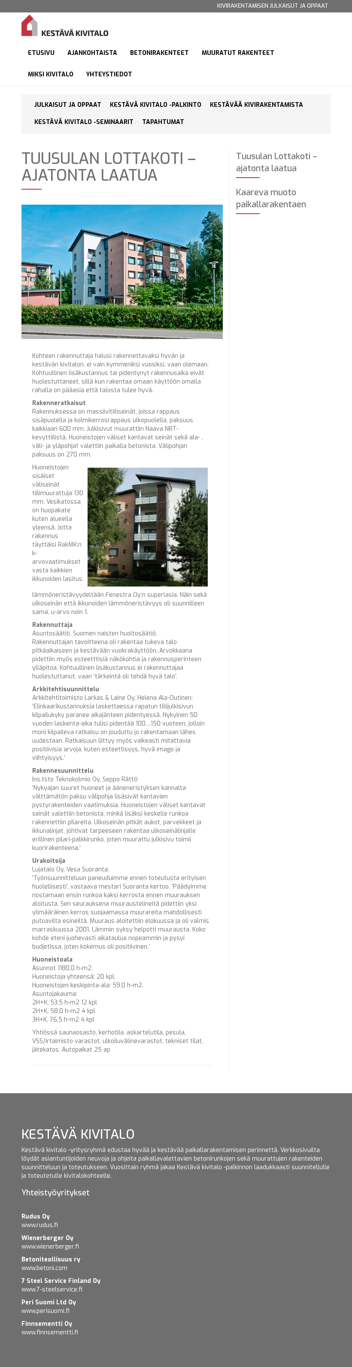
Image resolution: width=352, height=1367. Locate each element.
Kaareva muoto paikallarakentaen (271, 199)
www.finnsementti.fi (49, 1332)
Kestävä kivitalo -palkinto (155, 105)
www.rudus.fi (39, 1225)
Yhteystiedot (109, 74)
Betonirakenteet (159, 53)
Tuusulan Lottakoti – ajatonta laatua (276, 163)
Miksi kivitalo (50, 74)
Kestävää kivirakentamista (256, 105)
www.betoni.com (44, 1268)
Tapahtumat (163, 122)
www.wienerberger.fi (50, 1247)
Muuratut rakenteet (238, 53)
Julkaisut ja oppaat (67, 105)
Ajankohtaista (92, 53)
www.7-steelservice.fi (51, 1289)
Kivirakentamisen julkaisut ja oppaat (272, 5)
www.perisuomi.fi (45, 1311)
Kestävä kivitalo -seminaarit (84, 122)
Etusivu (41, 53)
